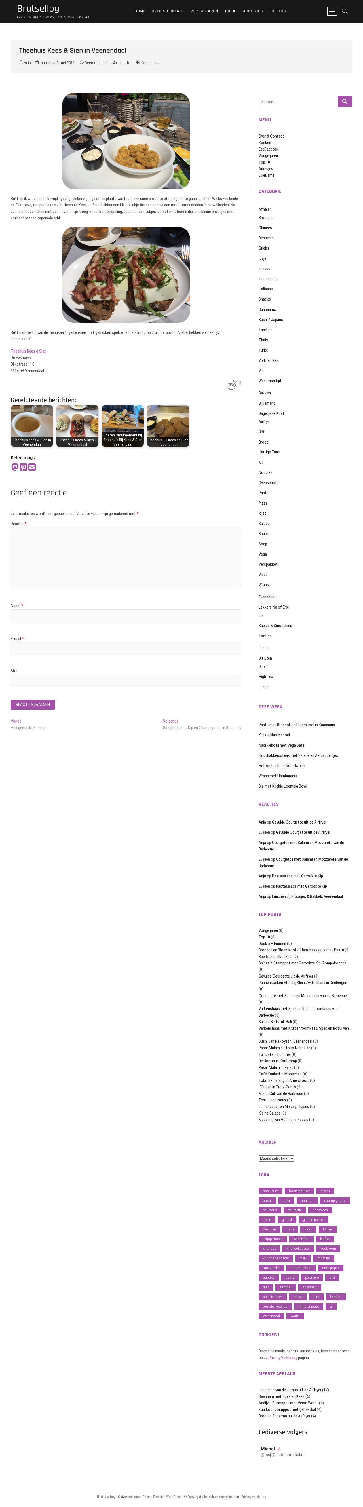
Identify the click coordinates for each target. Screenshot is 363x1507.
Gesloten (269, 1229)
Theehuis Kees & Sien (28, 351)
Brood (264, 442)
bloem (325, 1191)
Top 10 (231, 11)
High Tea (266, 676)
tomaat (335, 1297)
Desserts (266, 237)
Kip (261, 462)
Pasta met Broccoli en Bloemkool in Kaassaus (297, 724)
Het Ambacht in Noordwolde (282, 765)
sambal (286, 1287)
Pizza (263, 503)
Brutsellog (38, 9)
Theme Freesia (153, 1497)
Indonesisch (268, 278)
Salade (264, 523)
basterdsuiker (299, 1191)
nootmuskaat (300, 1268)
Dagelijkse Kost (271, 413)
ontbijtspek (330, 1268)
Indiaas (264, 268)
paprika (269, 1277)
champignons (335, 1200)
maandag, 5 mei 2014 (56, 62)
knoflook (269, 1248)
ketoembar (301, 1239)
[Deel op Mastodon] (15, 467)
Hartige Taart (270, 452)
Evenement (268, 597)
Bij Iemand (267, 403)
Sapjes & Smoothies (275, 625)
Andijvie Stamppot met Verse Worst (288, 1402)
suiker (298, 1297)
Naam (17, 605)
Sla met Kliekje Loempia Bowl (283, 786)
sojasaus (309, 1287)
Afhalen (265, 209)
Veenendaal (151, 62)
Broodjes (266, 217)
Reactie (18, 523)
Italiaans (266, 289)
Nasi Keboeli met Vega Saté (282, 745)
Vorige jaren (204, 11)
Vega (263, 554)
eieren (267, 1219)
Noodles (266, 472)
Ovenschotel (269, 482)
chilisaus (270, 1210)
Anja (27, 62)
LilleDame (267, 175)
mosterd (323, 1258)
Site (14, 671)
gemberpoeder (313, 1219)
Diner (263, 666)
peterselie (312, 1277)
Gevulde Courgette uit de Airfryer (299, 822)
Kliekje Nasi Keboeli (275, 735)
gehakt (287, 1219)
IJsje (262, 258)
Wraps (264, 584)
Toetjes (265, 635)
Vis (261, 370)
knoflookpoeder (298, 1248)
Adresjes (253, 11)
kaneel (327, 1229)
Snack (264, 533)
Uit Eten (265, 658)
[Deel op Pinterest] (23, 467)
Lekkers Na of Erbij (274, 607)
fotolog (277, 11)
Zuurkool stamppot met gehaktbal (287, 1409)
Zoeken (265, 142)
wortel (295, 1316)
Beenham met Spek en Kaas (282, 1396)
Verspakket (268, 564)
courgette (295, 1210)
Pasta (264, 492)
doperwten (320, 1210)
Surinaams (267, 309)
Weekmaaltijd (270, 380)
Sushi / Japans (271, 319)
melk (303, 1258)
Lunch (124, 62)
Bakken (265, 393)
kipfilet (325, 1239)
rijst (266, 1287)
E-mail (17, 638)
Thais (263, 340)
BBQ (262, 431)
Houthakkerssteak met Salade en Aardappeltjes (298, 755)
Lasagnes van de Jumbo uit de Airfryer (290, 1389)
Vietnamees (268, 360)
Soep (263, 543)
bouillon (307, 1200)
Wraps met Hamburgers (278, 775)
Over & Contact (168, 11)
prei (332, 1277)
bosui (267, 1200)
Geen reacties (95, 62)
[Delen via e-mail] (32, 467)
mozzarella (271, 1268)
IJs (261, 615)
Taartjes (266, 329)
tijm (316, 1297)
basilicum (270, 1191)
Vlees (263, 574)
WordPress (174, 1497)
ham (290, 1229)
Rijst (262, 513)
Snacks (265, 299)
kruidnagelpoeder (276, 1258)
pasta (289, 1277)
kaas (308, 1229)
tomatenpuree (308, 1306)
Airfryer (265, 421)
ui (331, 1306)
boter (286, 1200)
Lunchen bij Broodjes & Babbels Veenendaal (307, 896)
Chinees (265, 227)
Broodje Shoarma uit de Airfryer (284, 1416)
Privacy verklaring (253, 1497)
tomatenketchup (275, 1306)
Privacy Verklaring (283, 1357)
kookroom (328, 1248)
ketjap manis (273, 1239)
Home (139, 11)
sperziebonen (273, 1297)
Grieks (264, 248)
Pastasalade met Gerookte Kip (297, 876)
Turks (263, 350)
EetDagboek (269, 149)
